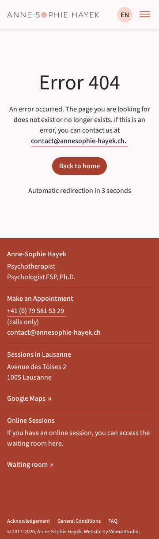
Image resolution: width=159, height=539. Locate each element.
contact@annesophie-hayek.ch (54, 332)
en (125, 15)
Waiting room (30, 464)
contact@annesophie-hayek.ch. (78, 141)
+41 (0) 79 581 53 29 (35, 311)
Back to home (79, 166)
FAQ (112, 521)
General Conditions (79, 521)
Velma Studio (124, 531)
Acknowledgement (28, 521)
